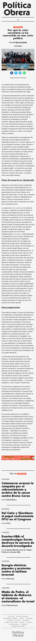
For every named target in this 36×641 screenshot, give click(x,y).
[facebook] (11, 73)
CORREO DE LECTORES (11, 622)
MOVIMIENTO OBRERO (10, 618)
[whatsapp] (24, 73)
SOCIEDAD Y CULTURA (14, 620)
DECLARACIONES (14, 624)
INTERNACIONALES (22, 616)
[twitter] (16, 73)
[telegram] (20, 73)
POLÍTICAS (18, 27)
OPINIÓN (24, 624)
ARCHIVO (29, 622)
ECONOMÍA (29, 618)
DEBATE (22, 622)
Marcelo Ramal (21, 42)
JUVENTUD (25, 620)
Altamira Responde (18, 626)
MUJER (22, 618)
